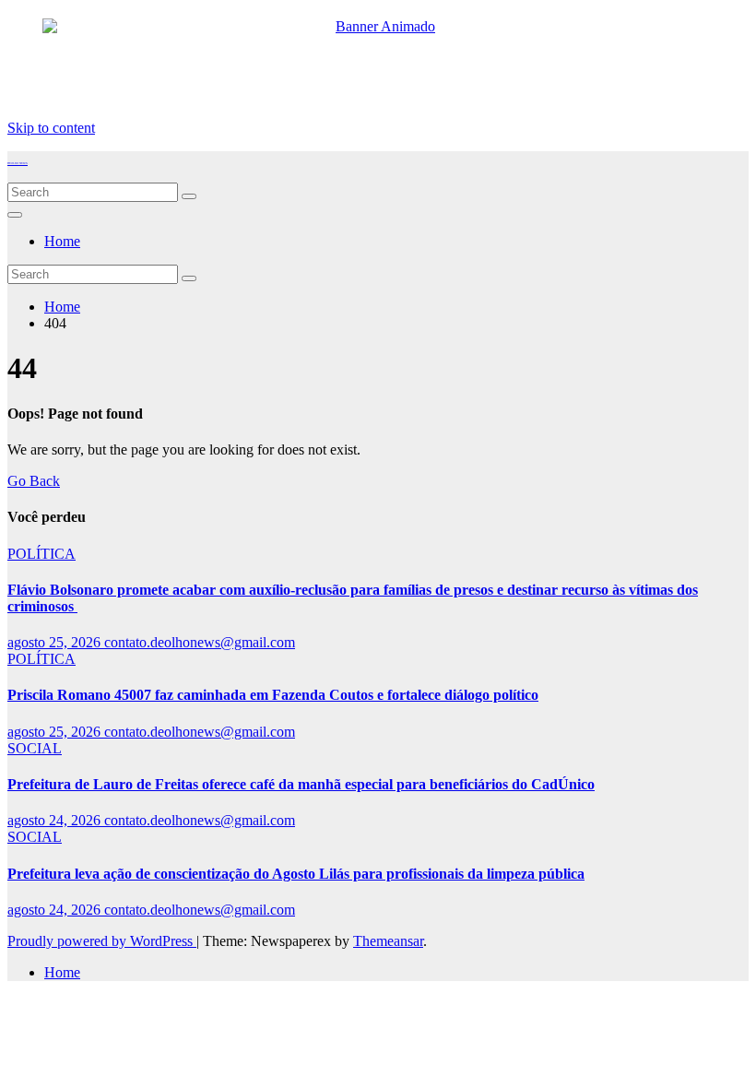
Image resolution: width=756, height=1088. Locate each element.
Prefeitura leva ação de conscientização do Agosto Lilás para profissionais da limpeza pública (296, 873)
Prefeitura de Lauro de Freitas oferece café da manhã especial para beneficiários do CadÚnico (301, 784)
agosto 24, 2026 (55, 820)
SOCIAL (34, 748)
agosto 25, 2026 (55, 642)
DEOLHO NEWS (17, 163)
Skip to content (51, 128)
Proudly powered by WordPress (101, 941)
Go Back (33, 481)
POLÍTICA (41, 554)
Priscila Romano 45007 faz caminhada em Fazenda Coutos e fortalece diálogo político (272, 695)
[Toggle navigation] (14, 215)
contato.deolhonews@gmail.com (199, 642)
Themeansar (388, 941)
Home (62, 241)
